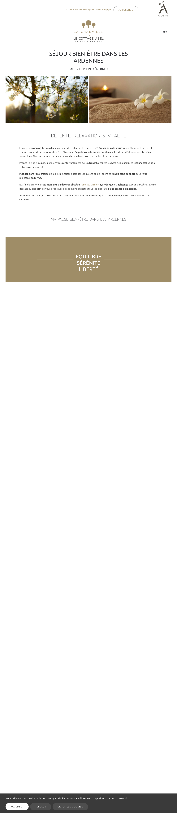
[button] (167, 32)
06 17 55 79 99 (71, 9)
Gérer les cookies (70, 806)
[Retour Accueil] (88, 32)
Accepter (17, 806)
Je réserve (126, 10)
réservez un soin (90, 184)
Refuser (40, 806)
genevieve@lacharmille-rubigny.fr (95, 9)
